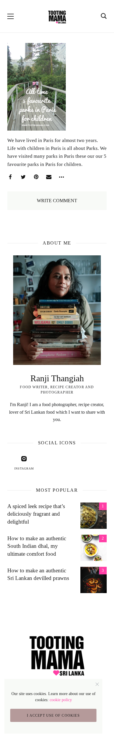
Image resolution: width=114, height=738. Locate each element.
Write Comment (57, 200)
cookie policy (61, 700)
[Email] (48, 177)
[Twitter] (23, 177)
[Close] (97, 684)
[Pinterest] (36, 177)
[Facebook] (10, 177)
